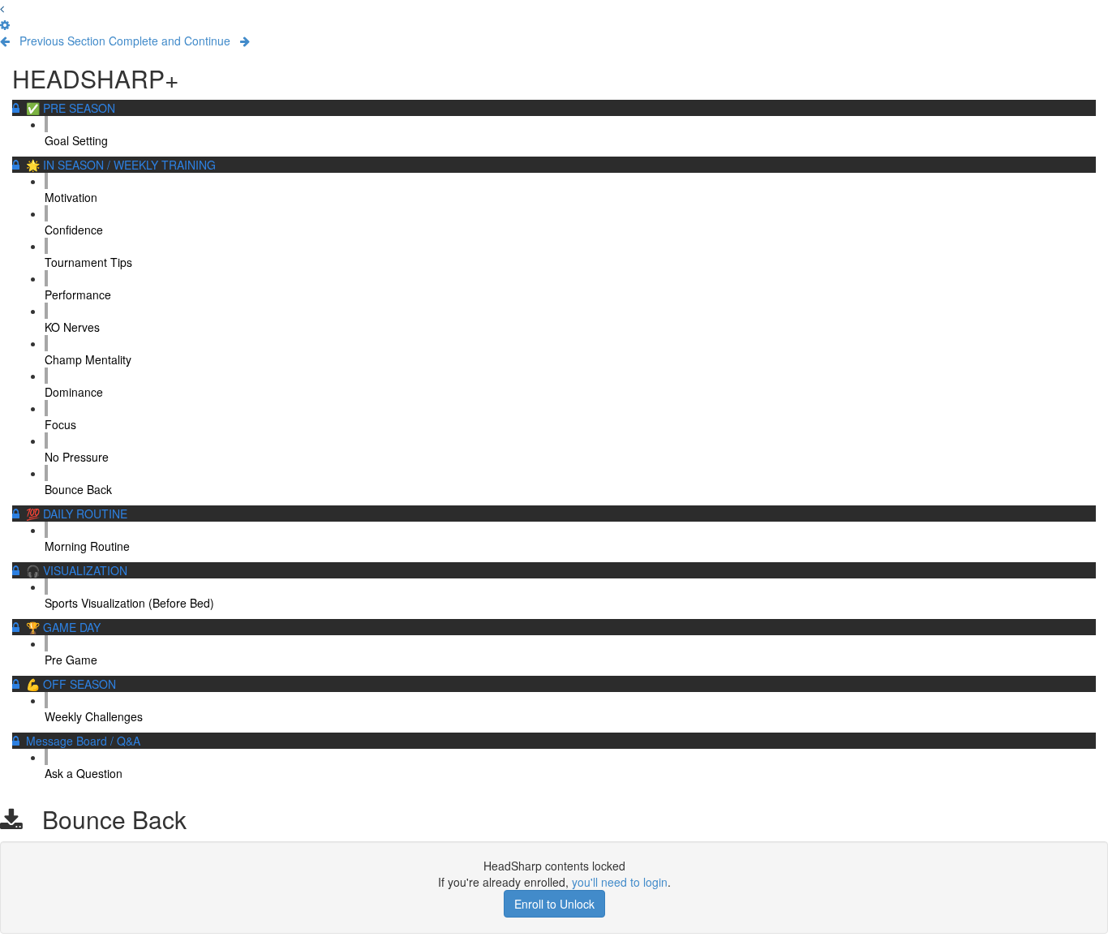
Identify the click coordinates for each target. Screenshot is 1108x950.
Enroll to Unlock (554, 904)
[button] (2, 8)
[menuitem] (5, 24)
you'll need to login (620, 882)
